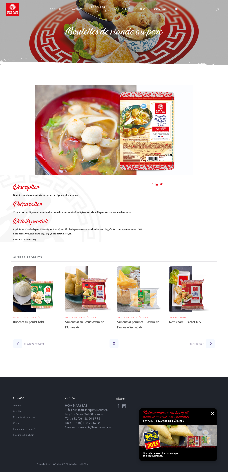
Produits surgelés (31, 317)
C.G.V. (85, 464)
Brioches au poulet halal (28, 322)
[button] (212, 413)
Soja (94, 317)
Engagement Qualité (24, 429)
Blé (66, 317)
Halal (16, 317)
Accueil (17, 405)
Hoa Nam (18, 411)
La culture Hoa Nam (23, 435)
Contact (17, 423)
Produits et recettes (24, 417)
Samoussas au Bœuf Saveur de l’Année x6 (84, 324)
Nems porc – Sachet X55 (185, 322)
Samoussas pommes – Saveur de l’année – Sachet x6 (138, 324)
